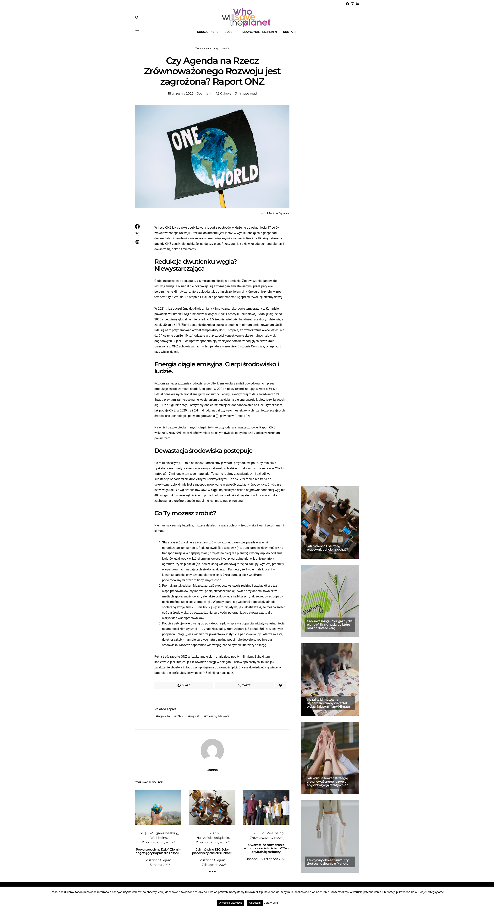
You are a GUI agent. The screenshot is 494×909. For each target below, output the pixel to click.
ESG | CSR (145, 833)
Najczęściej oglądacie (212, 838)
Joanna (202, 93)
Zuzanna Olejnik (158, 860)
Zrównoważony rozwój (212, 48)
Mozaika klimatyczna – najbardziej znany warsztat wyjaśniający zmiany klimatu (328, 703)
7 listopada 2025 (214, 865)
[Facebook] (347, 3)
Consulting (206, 31)
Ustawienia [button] (271, 902)
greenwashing (167, 833)
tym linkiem (245, 656)
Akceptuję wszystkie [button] (230, 902)
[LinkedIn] (357, 3)
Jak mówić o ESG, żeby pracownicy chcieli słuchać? (212, 851)
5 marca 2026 (160, 865)
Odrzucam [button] (255, 902)
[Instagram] (352, 3)
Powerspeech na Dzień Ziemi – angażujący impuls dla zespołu (158, 851)
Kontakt (289, 31)
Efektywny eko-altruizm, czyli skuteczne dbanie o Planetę (328, 861)
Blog (228, 31)
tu (201, 629)
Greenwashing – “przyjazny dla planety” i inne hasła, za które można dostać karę (330, 624)
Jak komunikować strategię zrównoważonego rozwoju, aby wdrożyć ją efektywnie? (327, 781)
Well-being (158, 838)
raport (195, 716)
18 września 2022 (180, 93)
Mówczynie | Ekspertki (259, 31)
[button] (210, 871)
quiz (230, 673)
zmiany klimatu (218, 716)
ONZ (180, 716)
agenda (164, 716)
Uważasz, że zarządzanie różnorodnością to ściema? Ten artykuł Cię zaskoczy (266, 848)
